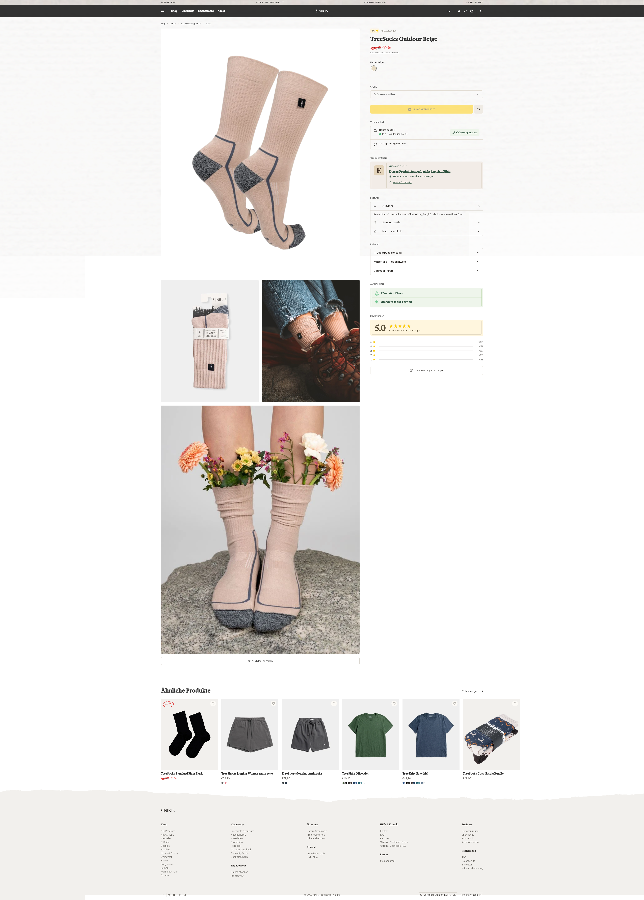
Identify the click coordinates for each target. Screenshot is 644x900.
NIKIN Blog (312, 857)
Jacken (165, 867)
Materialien (237, 838)
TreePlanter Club (316, 853)
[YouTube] (174, 895)
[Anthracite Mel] (222, 783)
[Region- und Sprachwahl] (449, 11)
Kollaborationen (470, 842)
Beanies (165, 845)
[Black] (346, 783)
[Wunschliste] (465, 11)
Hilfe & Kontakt (168, 2)
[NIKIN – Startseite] (168, 810)
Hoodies (165, 849)
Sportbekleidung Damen (191, 23)
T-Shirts (165, 842)
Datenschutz (468, 860)
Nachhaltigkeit (238, 834)
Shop (174, 11)
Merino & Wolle (169, 871)
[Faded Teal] (361, 783)
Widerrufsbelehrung (472, 868)
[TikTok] (185, 895)
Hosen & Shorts (169, 853)
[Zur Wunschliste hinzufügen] (478, 109)
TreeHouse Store (316, 834)
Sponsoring (468, 834)
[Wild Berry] (226, 783)
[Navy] (354, 783)
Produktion (237, 842)
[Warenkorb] (471, 11)
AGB (464, 857)
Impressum (467, 864)
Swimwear (166, 856)
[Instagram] (169, 895)
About (221, 11)
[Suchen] (481, 11)
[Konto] (459, 11)
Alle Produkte (168, 831)
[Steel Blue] (422, 783)
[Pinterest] (180, 895)
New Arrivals (167, 834)
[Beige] (373, 68)
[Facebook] (163, 895)
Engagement (205, 11)
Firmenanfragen (470, 831)
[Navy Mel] (356, 783)
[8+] (364, 783)
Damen (173, 23)
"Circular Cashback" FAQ (393, 845)
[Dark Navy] (286, 783)
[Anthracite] (283, 783)
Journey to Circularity (242, 831)
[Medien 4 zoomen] (260, 530)
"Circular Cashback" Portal (394, 842)
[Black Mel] (349, 783)
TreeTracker (237, 875)
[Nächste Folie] (633, 734)
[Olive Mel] (343, 783)
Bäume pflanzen (239, 871)
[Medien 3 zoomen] (311, 341)
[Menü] (162, 11)
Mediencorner (387, 860)
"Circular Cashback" (241, 849)
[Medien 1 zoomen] (260, 153)
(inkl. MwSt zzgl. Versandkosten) (384, 52)
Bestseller (166, 838)
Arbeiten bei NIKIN (316, 838)
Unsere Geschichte (317, 831)
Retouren (385, 838)
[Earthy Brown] (351, 783)
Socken (165, 860)
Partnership (468, 838)
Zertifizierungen (239, 856)
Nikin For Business (474, 2)
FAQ (382, 834)
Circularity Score (240, 853)
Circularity (188, 11)
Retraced (235, 845)
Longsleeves (167, 864)
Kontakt (384, 831)
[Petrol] (359, 783)
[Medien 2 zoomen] (210, 341)
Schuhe (165, 875)
